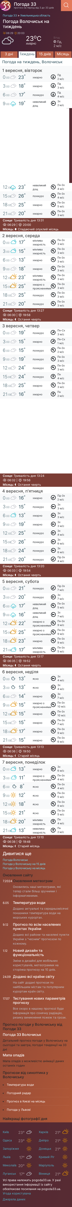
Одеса (7, 1140)
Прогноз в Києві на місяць (26, 1101)
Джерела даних (14, 1199)
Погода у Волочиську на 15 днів (24, 864)
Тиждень (27, 54)
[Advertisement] (36, 147)
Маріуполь (46, 1165)
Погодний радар (19, 1093)
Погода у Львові (19, 1109)
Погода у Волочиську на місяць (24, 868)
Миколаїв (9, 1165)
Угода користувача (17, 1193)
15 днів (45, 54)
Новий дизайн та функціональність (28, 952)
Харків (43, 1132)
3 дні (9, 54)
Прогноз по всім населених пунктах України (37, 926)
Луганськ (9, 1173)
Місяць (63, 54)
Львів (7, 1157)
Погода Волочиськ (15, 860)
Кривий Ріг (46, 1157)
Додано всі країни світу (33, 976)
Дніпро (44, 1140)
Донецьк (45, 1148)
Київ (6, 1132)
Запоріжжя (11, 1148)
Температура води (29, 902)
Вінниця (44, 1173)
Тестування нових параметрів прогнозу (39, 1000)
